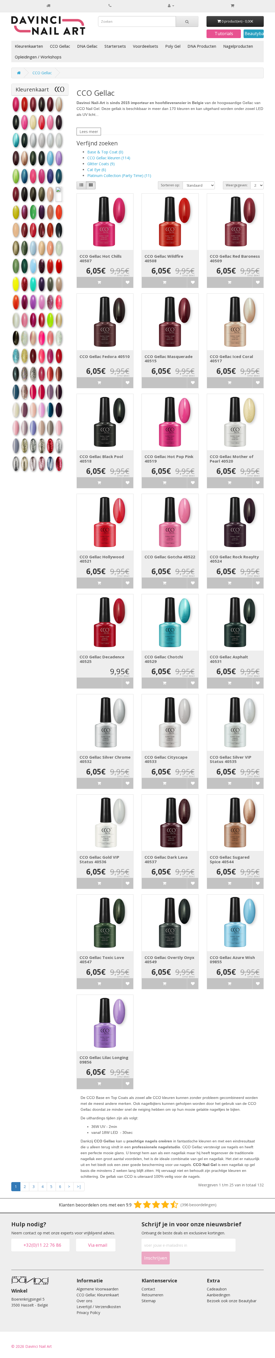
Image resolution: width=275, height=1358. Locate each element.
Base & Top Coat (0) (105, 151)
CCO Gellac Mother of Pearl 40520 (232, 459)
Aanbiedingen (218, 1294)
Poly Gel (172, 46)
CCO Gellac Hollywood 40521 (101, 559)
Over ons (84, 1300)
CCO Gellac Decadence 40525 (101, 659)
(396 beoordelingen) (198, 1204)
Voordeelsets (145, 46)
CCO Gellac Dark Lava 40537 (165, 859)
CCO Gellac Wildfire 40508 (163, 258)
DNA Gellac (87, 46)
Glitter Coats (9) (101, 163)
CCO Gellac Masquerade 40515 (168, 359)
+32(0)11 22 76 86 (42, 1245)
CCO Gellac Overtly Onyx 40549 (169, 960)
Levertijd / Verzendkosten (99, 1306)
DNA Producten (201, 46)
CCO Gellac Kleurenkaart (98, 1294)
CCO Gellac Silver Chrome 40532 (105, 759)
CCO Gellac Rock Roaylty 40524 (234, 559)
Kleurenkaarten (29, 46)
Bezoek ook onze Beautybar (231, 1300)
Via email (97, 1245)
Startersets (115, 46)
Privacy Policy (88, 1312)
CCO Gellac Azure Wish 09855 (232, 960)
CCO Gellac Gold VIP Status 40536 (99, 859)
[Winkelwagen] (232, 6)
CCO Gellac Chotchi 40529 (163, 659)
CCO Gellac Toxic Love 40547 (101, 960)
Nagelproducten (238, 46)
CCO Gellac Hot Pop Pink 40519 (168, 459)
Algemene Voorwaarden (97, 1288)
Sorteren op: (170, 185)
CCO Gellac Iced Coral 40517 (231, 359)
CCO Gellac (60, 46)
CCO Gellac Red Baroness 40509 (235, 258)
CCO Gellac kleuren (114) (108, 157)
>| (79, 1186)
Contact (148, 1288)
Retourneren (152, 1294)
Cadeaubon (217, 1288)
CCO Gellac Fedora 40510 (104, 356)
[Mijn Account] (171, 5)
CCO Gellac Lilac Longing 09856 (103, 1060)
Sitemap (149, 1300)
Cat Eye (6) (96, 169)
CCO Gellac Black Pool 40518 (101, 459)
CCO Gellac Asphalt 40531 (229, 659)
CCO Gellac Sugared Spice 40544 (229, 859)
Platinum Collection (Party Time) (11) (119, 175)
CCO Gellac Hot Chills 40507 (100, 258)
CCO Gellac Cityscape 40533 (165, 759)
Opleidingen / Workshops (38, 57)
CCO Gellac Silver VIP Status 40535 (230, 759)
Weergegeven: (237, 185)
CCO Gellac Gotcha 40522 (169, 556)
